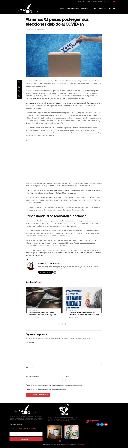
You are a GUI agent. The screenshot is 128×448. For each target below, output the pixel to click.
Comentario (31, 342)
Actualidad (40, 29)
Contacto (100, 1)
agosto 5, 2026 (74, 317)
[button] (60, 441)
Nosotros (95, 1)
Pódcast (93, 8)
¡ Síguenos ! (94, 421)
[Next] (65, 324)
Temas (83, 8)
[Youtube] (106, 424)
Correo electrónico (33, 376)
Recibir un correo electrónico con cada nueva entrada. (46, 389)
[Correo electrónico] (54, 272)
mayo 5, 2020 (30, 29)
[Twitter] (102, 424)
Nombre (29, 367)
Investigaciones (72, 8)
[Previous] (62, 324)
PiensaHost (81, 444)
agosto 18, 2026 (34, 317)
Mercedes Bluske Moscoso (49, 263)
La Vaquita (102, 8)
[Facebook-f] (98, 424)
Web (67, 376)
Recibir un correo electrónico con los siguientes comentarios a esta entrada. (54, 385)
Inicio (62, 8)
